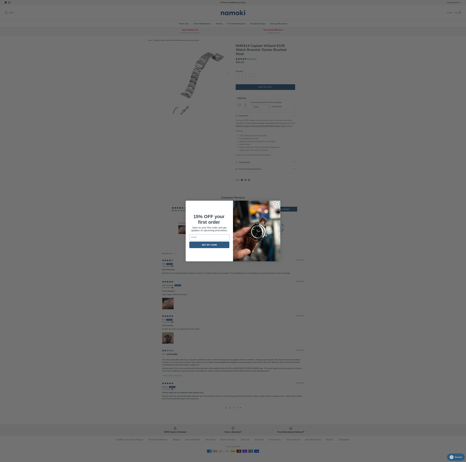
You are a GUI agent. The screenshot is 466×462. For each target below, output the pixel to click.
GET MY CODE (209, 245)
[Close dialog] (277, 204)
